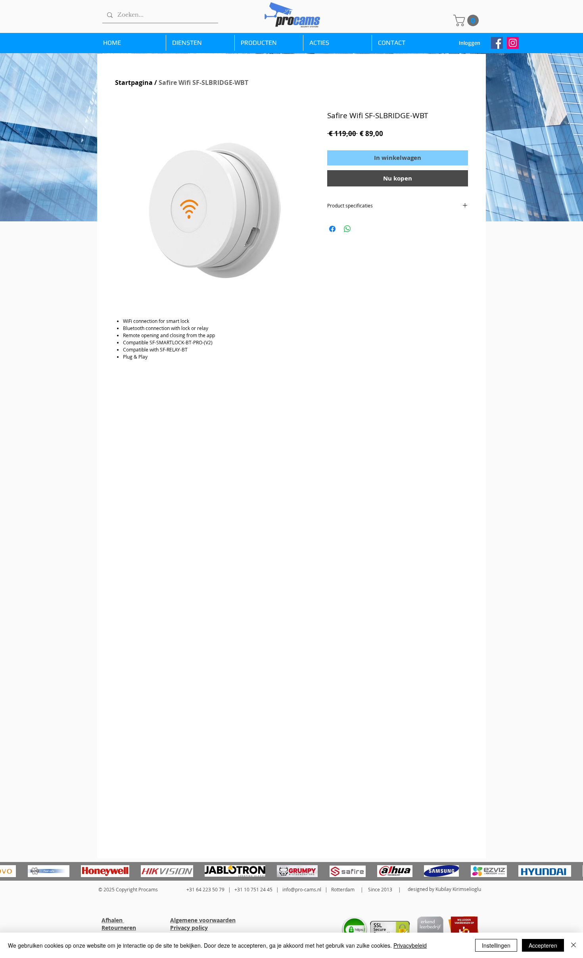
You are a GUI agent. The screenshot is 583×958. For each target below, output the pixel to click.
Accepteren (543, 945)
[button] (467, 20)
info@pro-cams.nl (301, 889)
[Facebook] (497, 43)
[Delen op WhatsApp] (347, 229)
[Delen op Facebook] (332, 229)
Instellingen (496, 945)
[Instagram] (513, 43)
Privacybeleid (410, 945)
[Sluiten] (573, 945)
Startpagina (134, 82)
